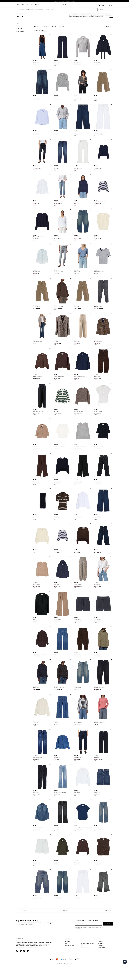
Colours (43, 26)
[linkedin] (21, 951)
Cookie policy (101, 945)
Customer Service (85, 947)
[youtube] (24, 951)
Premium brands (20, 9)
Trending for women (38, 9)
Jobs (65, 943)
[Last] (111, 910)
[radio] (75, 920)
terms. (87, 927)
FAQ (82, 941)
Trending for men (49, 9)
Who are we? (67, 941)
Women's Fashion (20, 31)
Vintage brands (29, 9)
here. (80, 928)
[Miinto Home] (64, 5)
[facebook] (28, 951)
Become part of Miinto (69, 945)
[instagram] (17, 951)
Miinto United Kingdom (23, 940)
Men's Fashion (19, 28)
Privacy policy (101, 943)
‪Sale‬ (63, 26)
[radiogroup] (94, 920)
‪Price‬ (52, 26)
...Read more (110, 17)
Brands (37, 4)
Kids (27, 4)
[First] (18, 910)
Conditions (100, 941)
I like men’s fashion (93, 920)
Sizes (35, 26)
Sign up (108, 923)
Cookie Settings (101, 947)
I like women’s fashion (81, 920)
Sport (32, 4)
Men (23, 4)
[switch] (61, 26)
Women (18, 4)
